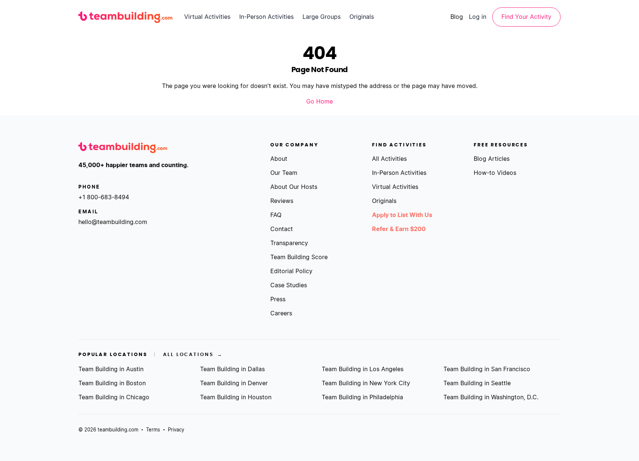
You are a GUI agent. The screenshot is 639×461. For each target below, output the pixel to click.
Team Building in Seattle (477, 383)
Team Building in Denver (234, 383)
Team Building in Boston (112, 383)
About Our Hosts (293, 187)
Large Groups (321, 17)
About (278, 159)
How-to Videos (495, 173)
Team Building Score (299, 257)
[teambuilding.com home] (125, 17)
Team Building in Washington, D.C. (490, 397)
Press (277, 299)
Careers (281, 313)
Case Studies (288, 285)
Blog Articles (492, 159)
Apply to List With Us (402, 215)
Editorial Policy (291, 271)
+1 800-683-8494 (103, 197)
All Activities (389, 159)
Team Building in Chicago (113, 397)
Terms (153, 430)
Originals (361, 17)
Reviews (281, 201)
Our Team (283, 173)
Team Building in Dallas (232, 369)
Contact (281, 229)
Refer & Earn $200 (399, 229)
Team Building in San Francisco (486, 369)
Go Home (319, 102)
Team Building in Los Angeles (362, 369)
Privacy (176, 430)
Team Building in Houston (235, 397)
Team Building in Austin (110, 369)
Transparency (289, 243)
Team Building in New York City (366, 383)
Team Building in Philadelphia (362, 397)
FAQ (275, 215)
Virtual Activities (207, 17)
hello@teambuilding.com (112, 222)
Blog (456, 17)
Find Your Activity (526, 17)
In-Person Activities (266, 17)
